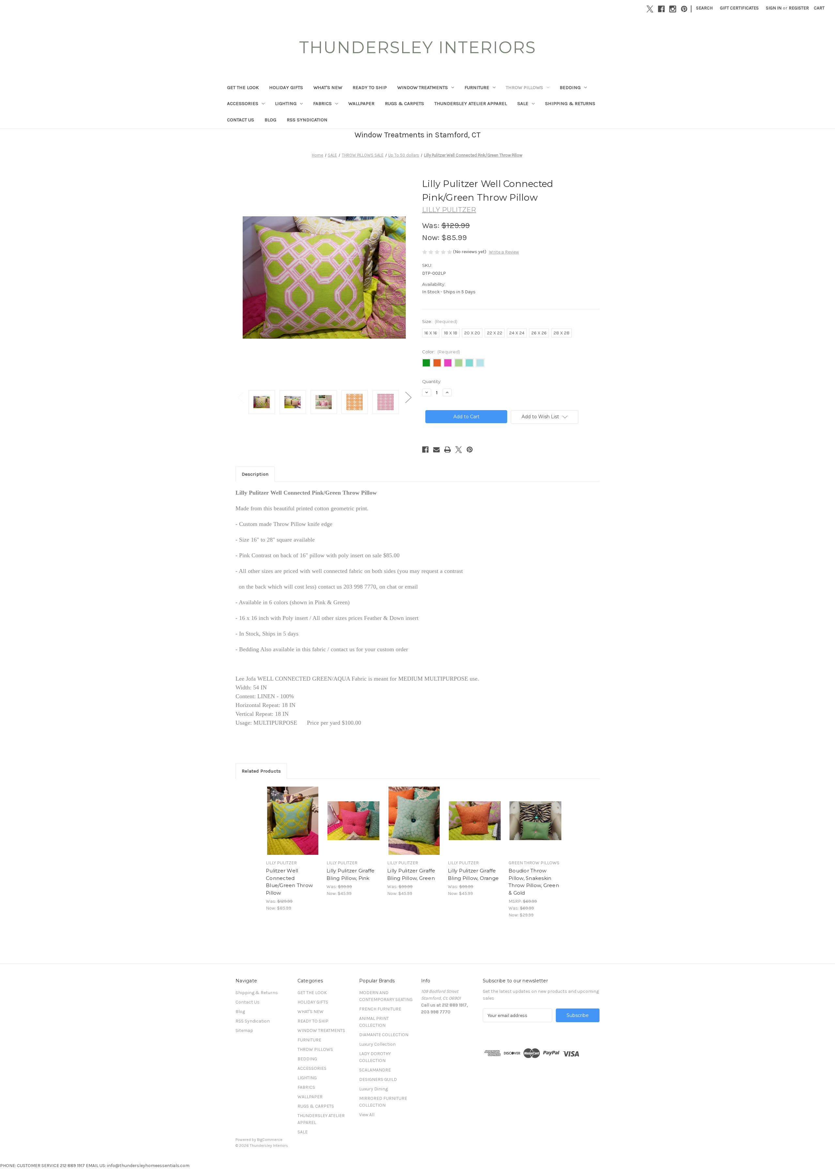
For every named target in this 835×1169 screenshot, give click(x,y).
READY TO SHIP (370, 87)
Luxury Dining (373, 1089)
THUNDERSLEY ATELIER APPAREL (470, 103)
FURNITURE (476, 87)
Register (799, 8)
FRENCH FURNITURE (380, 1009)
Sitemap (244, 1030)
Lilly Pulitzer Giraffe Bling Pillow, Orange (473, 874)
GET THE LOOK (243, 87)
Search (704, 8)
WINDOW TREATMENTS (422, 87)
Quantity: (431, 381)
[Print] (447, 449)
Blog (270, 120)
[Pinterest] (684, 9)
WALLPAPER (361, 103)
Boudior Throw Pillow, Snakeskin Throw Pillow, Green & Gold (534, 882)
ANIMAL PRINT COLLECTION (374, 1022)
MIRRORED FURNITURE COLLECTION (383, 1102)
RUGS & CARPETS (404, 103)
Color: (441, 351)
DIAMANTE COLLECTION (383, 1035)
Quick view (292, 815)
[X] (649, 9)
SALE (522, 103)
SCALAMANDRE (375, 1070)
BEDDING (570, 87)
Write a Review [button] (504, 252)
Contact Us (240, 120)
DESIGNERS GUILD (378, 1079)
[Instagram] (672, 9)
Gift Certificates (739, 8)
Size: (439, 321)
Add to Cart (293, 826)
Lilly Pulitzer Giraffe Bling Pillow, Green (411, 874)
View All (366, 1114)
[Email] (436, 449)
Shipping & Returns (570, 103)
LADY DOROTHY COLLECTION (375, 1057)
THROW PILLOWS (524, 87)
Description (255, 474)
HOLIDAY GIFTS (286, 87)
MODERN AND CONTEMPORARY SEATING (386, 996)
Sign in (774, 8)
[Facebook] (661, 9)
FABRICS (322, 103)
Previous (240, 397)
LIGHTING (285, 103)
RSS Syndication (307, 120)
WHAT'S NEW (327, 87)
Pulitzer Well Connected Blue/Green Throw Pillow (289, 882)
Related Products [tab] (261, 771)
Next (408, 397)
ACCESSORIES (242, 103)
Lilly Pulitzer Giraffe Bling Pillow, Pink (350, 874)
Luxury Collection (377, 1044)
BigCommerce (269, 1139)
